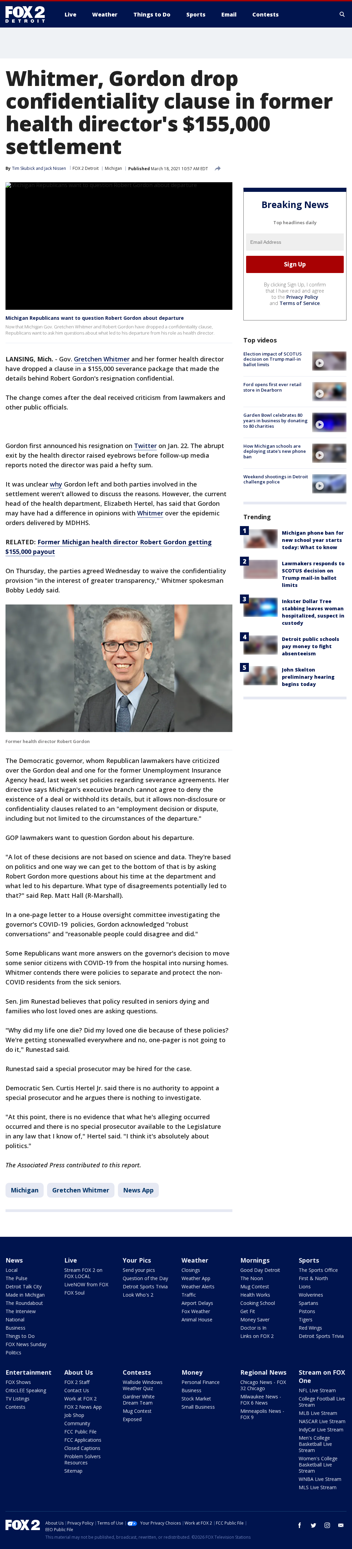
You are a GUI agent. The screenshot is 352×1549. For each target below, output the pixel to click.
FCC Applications (82, 1440)
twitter (313, 1525)
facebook (299, 1525)
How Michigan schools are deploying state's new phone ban (274, 451)
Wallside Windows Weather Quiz (143, 1385)
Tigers (305, 1319)
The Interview (21, 1311)
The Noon (251, 1278)
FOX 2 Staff (76, 1382)
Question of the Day (145, 1278)
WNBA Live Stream (320, 1479)
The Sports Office (318, 1270)
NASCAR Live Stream (322, 1421)
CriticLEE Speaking (26, 1390)
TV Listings (18, 1398)
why (56, 484)
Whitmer (150, 513)
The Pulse (17, 1278)
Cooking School (257, 1303)
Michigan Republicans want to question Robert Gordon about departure (95, 318)
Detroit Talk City (24, 1286)
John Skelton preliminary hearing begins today (308, 676)
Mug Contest (254, 1286)
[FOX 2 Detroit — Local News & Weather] (28, 14)
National (15, 1319)
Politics (13, 1352)
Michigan (113, 168)
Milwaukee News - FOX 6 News (260, 1399)
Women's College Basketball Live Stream (318, 1464)
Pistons (307, 1311)
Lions (305, 1286)
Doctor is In (253, 1327)
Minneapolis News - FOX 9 (262, 1414)
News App (138, 1190)
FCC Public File (80, 1431)
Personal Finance (201, 1382)
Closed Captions (82, 1448)
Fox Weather (196, 1311)
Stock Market (196, 1398)
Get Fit (247, 1311)
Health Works (255, 1294)
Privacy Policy (302, 297)
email (341, 1525)
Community (77, 1423)
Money (192, 1372)
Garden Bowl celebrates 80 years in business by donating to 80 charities (275, 420)
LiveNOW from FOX (86, 1284)
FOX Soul (74, 1292)
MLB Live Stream (318, 1413)
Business (15, 1327)
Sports (309, 1260)
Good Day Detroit (260, 1270)
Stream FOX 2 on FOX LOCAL (83, 1273)
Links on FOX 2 (257, 1336)
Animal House (197, 1319)
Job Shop (74, 1415)
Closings (191, 1270)
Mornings (255, 1260)
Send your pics (139, 1270)
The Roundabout (24, 1303)
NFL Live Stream (317, 1390)
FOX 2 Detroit (86, 168)
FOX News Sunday (26, 1344)
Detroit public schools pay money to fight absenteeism (310, 646)
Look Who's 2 (138, 1294)
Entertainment (29, 1372)
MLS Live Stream (318, 1487)
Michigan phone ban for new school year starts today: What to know (313, 540)
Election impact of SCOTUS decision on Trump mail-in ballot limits (272, 359)
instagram (327, 1525)
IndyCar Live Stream (321, 1429)
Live (70, 1260)
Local (12, 1270)
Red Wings (310, 1327)
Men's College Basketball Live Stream (315, 1444)
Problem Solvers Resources (82, 1459)
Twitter (145, 445)
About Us (78, 1372)
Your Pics (137, 1260)
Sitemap (73, 1471)
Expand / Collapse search (342, 14)
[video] (329, 361)
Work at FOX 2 (80, 1398)
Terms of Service (299, 303)
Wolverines (311, 1294)
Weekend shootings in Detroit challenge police (275, 479)
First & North (313, 1278)
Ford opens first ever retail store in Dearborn (272, 387)
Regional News (263, 1372)
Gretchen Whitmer (102, 359)
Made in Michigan (25, 1294)
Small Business (198, 1407)
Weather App (196, 1278)
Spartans (308, 1303)
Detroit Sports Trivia (145, 1286)
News (14, 1260)
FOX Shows (18, 1382)
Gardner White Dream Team (139, 1399)
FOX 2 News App (83, 1407)
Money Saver (255, 1319)
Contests (15, 1407)
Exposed (132, 1419)
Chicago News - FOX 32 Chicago (263, 1385)
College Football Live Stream (322, 1401)
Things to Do (20, 1336)
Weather (195, 1260)
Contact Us (76, 1390)
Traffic (189, 1294)
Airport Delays (197, 1303)
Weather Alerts (198, 1286)
